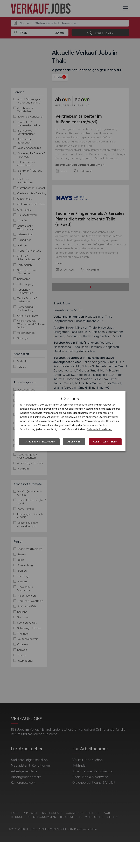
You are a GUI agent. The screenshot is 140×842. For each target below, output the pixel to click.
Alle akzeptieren (105, 441)
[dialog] (70, 421)
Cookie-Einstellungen (39, 441)
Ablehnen (74, 441)
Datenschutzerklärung (99, 429)
